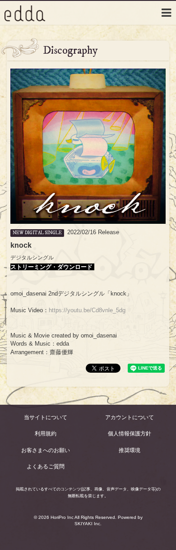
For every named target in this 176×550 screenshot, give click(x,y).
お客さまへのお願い (45, 450)
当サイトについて (45, 417)
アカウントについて (129, 417)
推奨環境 (129, 450)
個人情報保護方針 (129, 433)
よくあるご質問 (46, 466)
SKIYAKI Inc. (88, 523)
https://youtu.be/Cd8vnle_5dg (87, 310)
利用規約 (45, 433)
